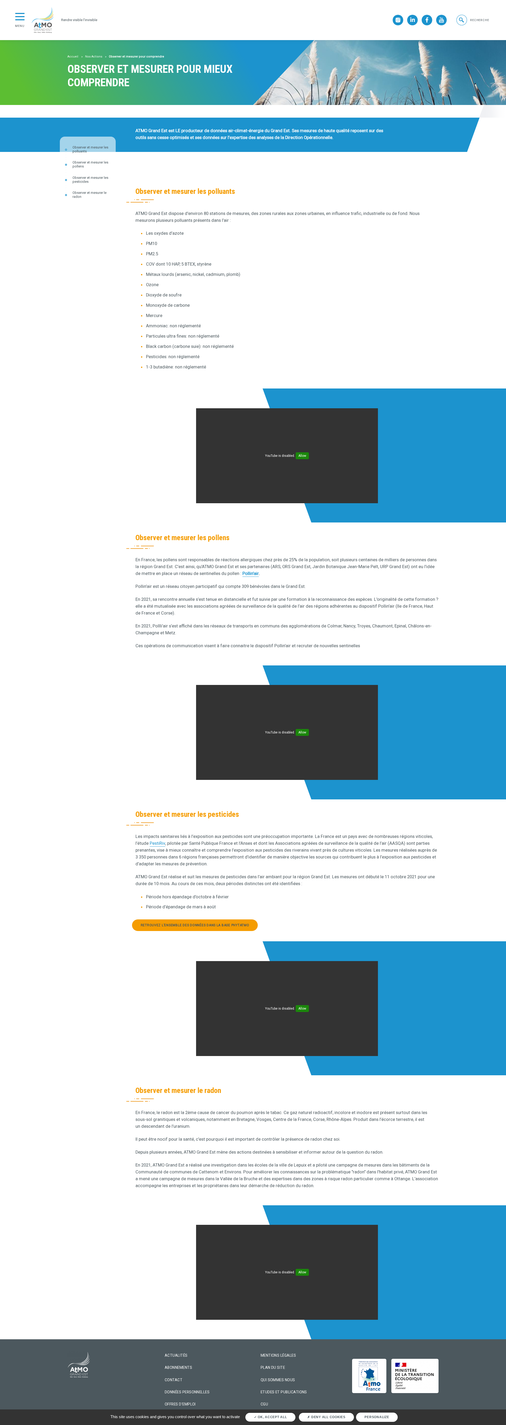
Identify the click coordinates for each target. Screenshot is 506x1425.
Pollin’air (250, 573)
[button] (472, 20)
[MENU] (20, 16)
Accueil (72, 56)
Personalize (376, 1417)
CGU (264, 1404)
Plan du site (273, 1367)
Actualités (176, 1355)
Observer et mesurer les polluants (90, 149)
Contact (173, 1380)
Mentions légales (278, 1355)
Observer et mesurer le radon (89, 195)
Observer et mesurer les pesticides (90, 180)
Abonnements (178, 1367)
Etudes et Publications (284, 1392)
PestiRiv (157, 843)
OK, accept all (272, 1417)
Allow (302, 456)
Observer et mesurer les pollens (90, 165)
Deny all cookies (328, 1417)
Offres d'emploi (180, 1404)
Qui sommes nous (278, 1380)
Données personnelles (187, 1392)
